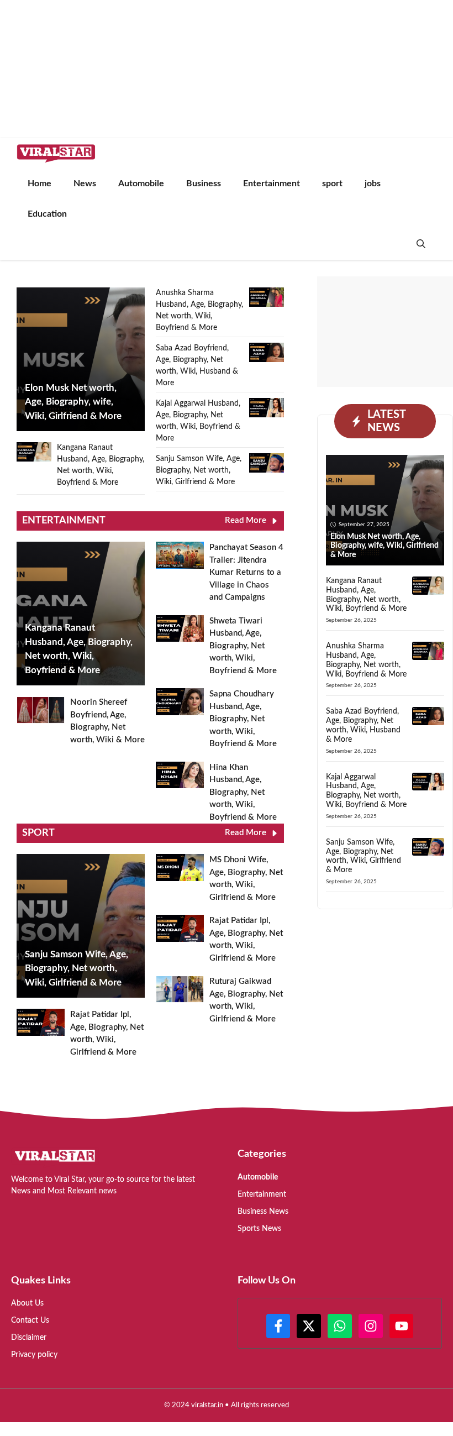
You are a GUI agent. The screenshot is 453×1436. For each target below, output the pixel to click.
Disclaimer (28, 1337)
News (84, 183)
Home (39, 183)
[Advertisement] (385, 331)
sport (332, 183)
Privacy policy (34, 1355)
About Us (27, 1303)
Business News (263, 1211)
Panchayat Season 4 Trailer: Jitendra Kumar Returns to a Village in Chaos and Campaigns (246, 572)
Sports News (259, 1229)
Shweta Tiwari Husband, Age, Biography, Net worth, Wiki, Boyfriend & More (243, 646)
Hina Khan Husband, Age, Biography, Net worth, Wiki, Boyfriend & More (243, 792)
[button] (420, 244)
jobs (373, 183)
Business (203, 183)
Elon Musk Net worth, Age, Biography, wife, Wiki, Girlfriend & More (384, 546)
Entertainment (271, 183)
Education (47, 213)
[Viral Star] (56, 153)
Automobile (141, 183)
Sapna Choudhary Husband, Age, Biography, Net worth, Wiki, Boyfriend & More (243, 719)
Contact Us (30, 1320)
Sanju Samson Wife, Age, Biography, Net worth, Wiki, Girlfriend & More (198, 470)
